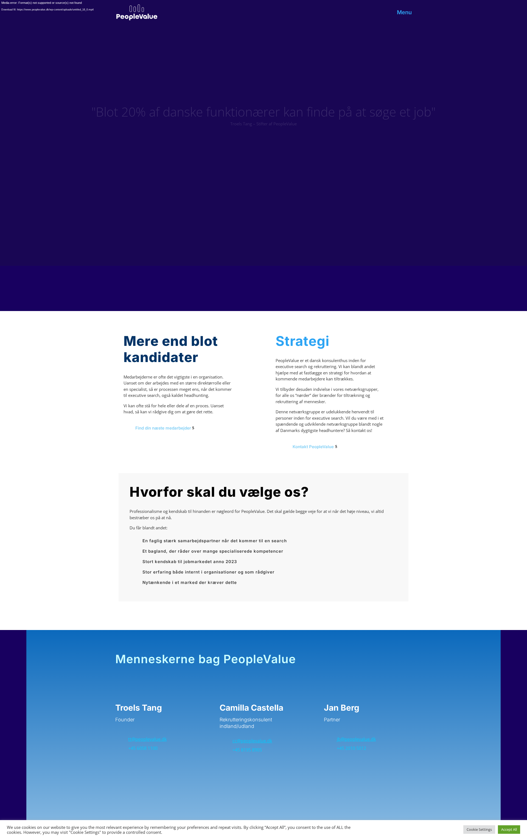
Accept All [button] (509, 829)
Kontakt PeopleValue (313, 446)
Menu (404, 13)
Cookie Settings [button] (479, 829)
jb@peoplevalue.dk (356, 739)
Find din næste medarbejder (163, 428)
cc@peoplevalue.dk (252, 741)
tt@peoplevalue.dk (147, 739)
